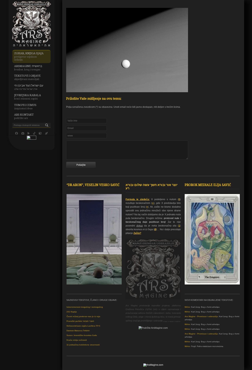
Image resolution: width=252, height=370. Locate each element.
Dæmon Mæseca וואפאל (78, 331)
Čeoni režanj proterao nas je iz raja (83, 316)
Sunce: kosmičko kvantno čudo (82, 335)
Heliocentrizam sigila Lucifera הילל (83, 326)
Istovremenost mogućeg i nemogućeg (85, 307)
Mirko (187, 307)
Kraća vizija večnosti (77, 340)
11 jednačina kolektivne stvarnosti (83, 345)
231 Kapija (72, 312)
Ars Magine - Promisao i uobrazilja (201, 316)
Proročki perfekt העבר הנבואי (80, 321)
